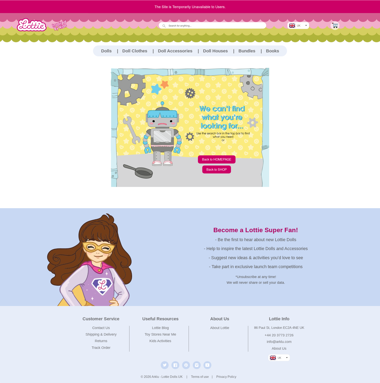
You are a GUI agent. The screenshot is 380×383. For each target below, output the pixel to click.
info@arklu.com (279, 342)
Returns (101, 341)
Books (272, 50)
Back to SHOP (216, 169)
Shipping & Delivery (101, 334)
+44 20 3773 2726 (279, 335)
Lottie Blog (160, 328)
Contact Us (101, 328)
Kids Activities (160, 341)
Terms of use (200, 376)
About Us (279, 348)
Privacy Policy (226, 376)
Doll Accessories (175, 50)
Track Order (101, 348)
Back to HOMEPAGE (216, 159)
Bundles (246, 50)
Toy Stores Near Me (160, 334)
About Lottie (219, 328)
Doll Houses (215, 50)
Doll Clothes (134, 50)
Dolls (106, 50)
